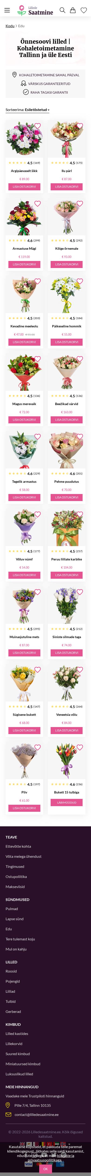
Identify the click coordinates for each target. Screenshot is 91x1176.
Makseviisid (15, 886)
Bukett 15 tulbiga (66, 792)
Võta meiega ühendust (24, 856)
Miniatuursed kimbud (23, 1063)
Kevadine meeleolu (24, 326)
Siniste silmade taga (66, 637)
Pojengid (13, 981)
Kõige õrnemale (66, 248)
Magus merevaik (24, 404)
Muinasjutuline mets (24, 637)
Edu (9, 929)
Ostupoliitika (16, 876)
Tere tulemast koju (20, 939)
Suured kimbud (18, 1053)
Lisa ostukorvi (24, 186)
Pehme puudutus (66, 481)
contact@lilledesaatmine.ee (37, 1114)
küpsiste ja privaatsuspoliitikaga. (51, 1157)
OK (45, 1169)
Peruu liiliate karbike (66, 559)
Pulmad (12, 908)
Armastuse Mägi (24, 248)
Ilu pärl (67, 171)
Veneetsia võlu (66, 714)
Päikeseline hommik (66, 326)
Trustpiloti (36, 1096)
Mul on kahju (16, 949)
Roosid (11, 971)
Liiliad (10, 991)
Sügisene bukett (24, 714)
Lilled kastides (17, 1033)
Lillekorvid (14, 1043)
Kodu (10, 25)
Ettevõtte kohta (18, 846)
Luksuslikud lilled (19, 1074)
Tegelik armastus (24, 481)
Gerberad (13, 1011)
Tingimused (15, 866)
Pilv (24, 792)
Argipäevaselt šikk (24, 171)
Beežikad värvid (66, 404)
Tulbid (11, 1001)
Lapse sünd (15, 918)
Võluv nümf (24, 559)
